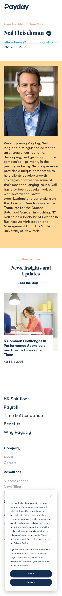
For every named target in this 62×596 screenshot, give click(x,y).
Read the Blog (28, 282)
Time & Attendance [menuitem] (23, 415)
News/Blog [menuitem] (12, 487)
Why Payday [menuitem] (17, 432)
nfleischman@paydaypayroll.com (30, 42)
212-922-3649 (15, 47)
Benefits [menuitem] (12, 423)
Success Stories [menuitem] (16, 481)
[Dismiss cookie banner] (51, 497)
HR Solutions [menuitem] (17, 398)
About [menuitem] (8, 457)
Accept (31, 573)
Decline (31, 582)
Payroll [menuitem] (11, 407)
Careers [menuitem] (10, 463)
